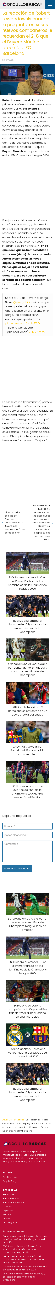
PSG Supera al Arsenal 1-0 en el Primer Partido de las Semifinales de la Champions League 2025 (22, 1249)
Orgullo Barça (10, 1181)
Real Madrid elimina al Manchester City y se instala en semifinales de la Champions (24, 1276)
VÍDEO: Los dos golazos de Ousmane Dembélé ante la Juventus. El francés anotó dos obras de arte (15, 522)
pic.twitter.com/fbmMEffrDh (23, 323)
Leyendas (8, 1210)
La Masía (7, 1206)
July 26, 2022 (37, 332)
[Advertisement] (27, 186)
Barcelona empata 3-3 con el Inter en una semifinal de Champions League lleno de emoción (25, 1239)
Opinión (7, 1218)
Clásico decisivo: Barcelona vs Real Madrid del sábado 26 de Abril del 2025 (25, 1268)
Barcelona (8, 1194)
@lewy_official (22, 302)
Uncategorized (10, 1222)
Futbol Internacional (13, 1202)
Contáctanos (10, 1177)
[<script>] (27, 186)
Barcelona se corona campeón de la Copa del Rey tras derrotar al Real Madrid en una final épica (24, 1259)
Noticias (7, 1214)
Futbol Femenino (11, 1198)
